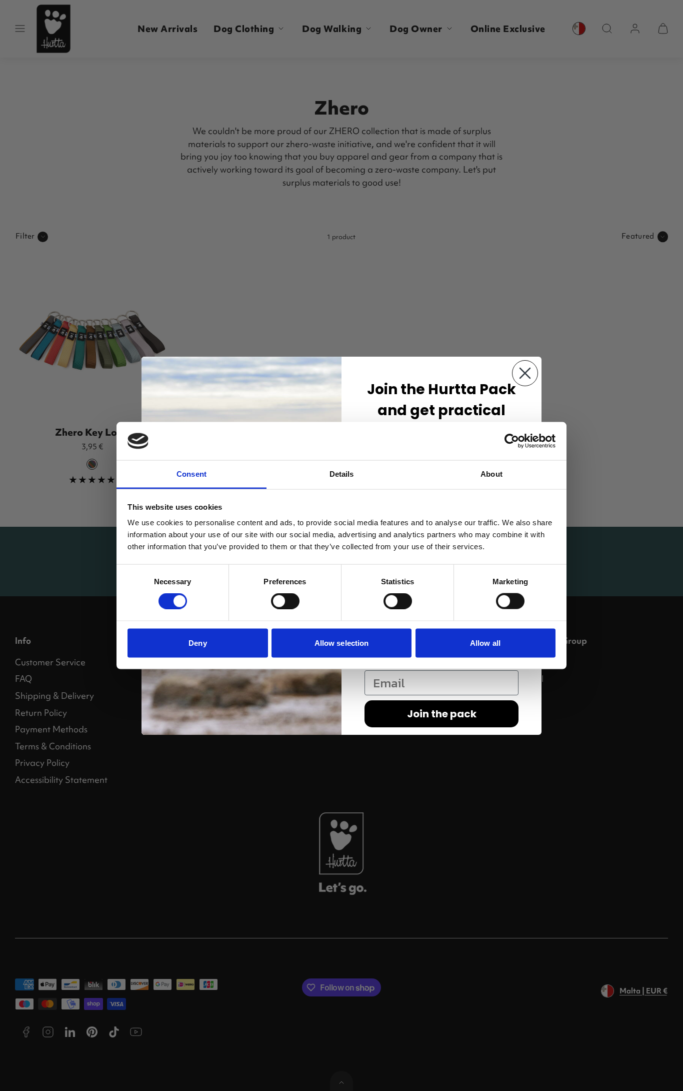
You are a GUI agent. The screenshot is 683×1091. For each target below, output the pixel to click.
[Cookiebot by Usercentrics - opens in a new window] (512, 440)
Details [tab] (342, 474)
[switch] (285, 601)
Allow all (485, 642)
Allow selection (341, 642)
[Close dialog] (525, 373)
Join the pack (441, 714)
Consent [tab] (191, 474)
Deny (197, 642)
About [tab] (491, 474)
